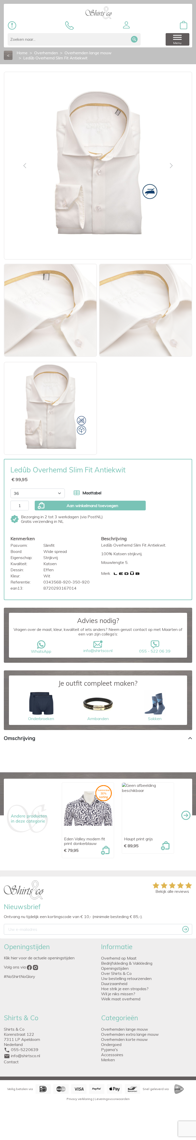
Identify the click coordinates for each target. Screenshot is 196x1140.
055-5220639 (24, 1049)
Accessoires (112, 1054)
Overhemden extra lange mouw (130, 1034)
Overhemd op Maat (119, 958)
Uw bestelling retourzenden (126, 978)
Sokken (155, 718)
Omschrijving (19, 738)
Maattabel (91, 492)
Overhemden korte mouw (124, 1039)
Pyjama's (109, 1049)
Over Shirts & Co (116, 973)
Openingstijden (115, 968)
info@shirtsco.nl (98, 650)
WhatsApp (41, 651)
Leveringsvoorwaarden (112, 1099)
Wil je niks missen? (118, 993)
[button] (126, 25)
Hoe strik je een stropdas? (125, 988)
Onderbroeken (41, 718)
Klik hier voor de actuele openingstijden (39, 957)
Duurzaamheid (114, 983)
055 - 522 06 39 (154, 651)
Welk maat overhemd (120, 998)
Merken (108, 1059)
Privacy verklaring (79, 1099)
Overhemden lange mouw (124, 1029)
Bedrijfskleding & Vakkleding (126, 963)
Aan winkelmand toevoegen (92, 505)
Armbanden (98, 718)
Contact (11, 1061)
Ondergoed (111, 1044)
